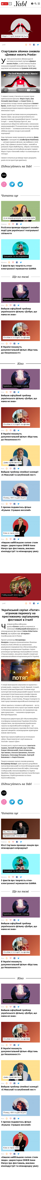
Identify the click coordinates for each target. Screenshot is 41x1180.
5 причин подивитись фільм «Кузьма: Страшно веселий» (16, 508)
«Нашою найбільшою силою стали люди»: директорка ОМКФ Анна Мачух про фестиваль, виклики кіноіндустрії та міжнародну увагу (19, 547)
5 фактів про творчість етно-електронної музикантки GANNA (18, 267)
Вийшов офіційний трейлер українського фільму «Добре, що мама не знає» (19, 311)
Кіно (2, 305)
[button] (10, 3)
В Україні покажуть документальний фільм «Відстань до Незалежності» (19, 349)
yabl (3, 45)
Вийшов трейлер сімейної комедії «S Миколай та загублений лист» (19, 473)
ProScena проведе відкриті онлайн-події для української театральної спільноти (20, 230)
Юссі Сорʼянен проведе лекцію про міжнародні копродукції (20, 846)
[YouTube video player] (20, 92)
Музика (4, 262)
